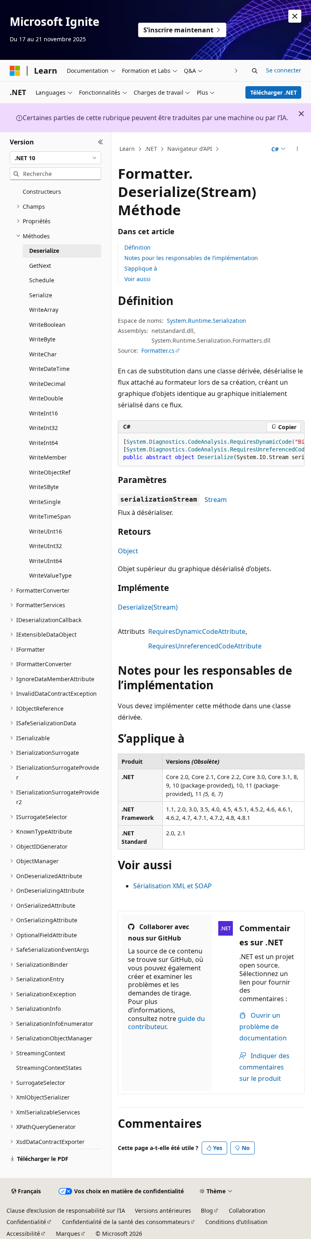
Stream (215, 499)
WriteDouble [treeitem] (46, 398)
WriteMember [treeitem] (48, 457)
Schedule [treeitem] (41, 280)
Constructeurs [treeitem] (42, 191)
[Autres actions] (297, 149)
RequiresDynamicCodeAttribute (196, 631)
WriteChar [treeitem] (43, 354)
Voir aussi (137, 279)
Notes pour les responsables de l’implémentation (191, 258)
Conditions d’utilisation (236, 1222)
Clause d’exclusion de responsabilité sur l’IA (65, 1210)
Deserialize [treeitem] (44, 250)
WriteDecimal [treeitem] (47, 384)
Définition (137, 247)
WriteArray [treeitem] (43, 309)
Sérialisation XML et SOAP (172, 885)
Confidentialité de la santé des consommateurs (126, 1222)
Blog (207, 1210)
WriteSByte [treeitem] (44, 487)
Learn (127, 148)
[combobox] (55, 157)
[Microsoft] (15, 71)
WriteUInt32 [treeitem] (45, 546)
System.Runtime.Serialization (206, 320)
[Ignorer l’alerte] (294, 16)
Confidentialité (26, 1222)
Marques (68, 1233)
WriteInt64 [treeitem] (43, 443)
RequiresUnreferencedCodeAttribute (205, 646)
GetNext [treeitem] (40, 265)
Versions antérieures (163, 1210)
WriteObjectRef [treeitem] (49, 472)
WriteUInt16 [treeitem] (45, 531)
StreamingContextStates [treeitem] (49, 1068)
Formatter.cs (158, 350)
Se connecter (283, 70)
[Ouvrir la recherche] (255, 71)
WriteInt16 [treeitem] (43, 413)
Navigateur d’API (189, 148)
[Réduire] (101, 142)
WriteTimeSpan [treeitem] (50, 516)
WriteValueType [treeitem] (50, 575)
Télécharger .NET (273, 92)
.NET (151, 148)
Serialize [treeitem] (40, 295)
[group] (211, 449)
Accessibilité (23, 1233)
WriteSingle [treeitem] (45, 502)
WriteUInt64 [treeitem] (45, 561)
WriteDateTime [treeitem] (49, 369)
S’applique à (140, 268)
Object (128, 550)
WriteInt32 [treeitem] (43, 428)
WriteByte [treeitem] (42, 339)
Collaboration (247, 1210)
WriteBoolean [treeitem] (47, 324)
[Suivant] (236, 70)
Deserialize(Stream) (148, 607)
